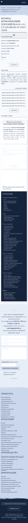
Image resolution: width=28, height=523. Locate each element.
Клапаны (3, 432)
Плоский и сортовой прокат (10, 197)
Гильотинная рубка (6, 399)
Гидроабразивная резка (7, 401)
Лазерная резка (5, 405)
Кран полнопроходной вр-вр (11, 279)
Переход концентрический (10, 260)
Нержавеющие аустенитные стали (10, 484)
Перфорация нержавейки (7, 409)
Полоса (5, 205)
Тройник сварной (8, 258)
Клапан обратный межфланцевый (12, 278)
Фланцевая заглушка (9, 297)
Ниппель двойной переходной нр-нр (13, 241)
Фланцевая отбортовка (9, 298)
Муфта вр (6, 236)
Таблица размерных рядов (7, 488)
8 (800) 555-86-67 (9, 515)
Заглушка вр (7, 232)
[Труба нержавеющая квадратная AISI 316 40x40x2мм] (14, 188)
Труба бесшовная (8, 220)
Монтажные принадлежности (8, 434)
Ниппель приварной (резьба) (11, 242)
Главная (3, 7)
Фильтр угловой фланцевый (11, 287)
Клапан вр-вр (7, 275)
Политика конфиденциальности (9, 492)
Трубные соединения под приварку (10, 444)
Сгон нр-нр (7, 230)
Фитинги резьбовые (8, 224)
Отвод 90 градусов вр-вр (10, 244)
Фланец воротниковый (9, 292)
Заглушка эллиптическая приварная (13, 263)
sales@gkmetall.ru (14, 328)
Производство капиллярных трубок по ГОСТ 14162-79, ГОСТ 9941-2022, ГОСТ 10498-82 (12, 457)
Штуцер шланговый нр (10, 250)
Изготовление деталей (7, 465)
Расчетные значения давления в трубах (11, 486)
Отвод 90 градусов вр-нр (10, 245)
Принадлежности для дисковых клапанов (11, 436)
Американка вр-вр (8, 226)
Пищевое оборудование (7, 461)
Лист (5, 199)
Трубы (4, 213)
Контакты (3, 476)
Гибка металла (4, 407)
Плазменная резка (5, 411)
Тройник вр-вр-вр (8, 247)
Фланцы (5, 290)
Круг (5, 204)
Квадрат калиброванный (10, 202)
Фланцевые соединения (7, 448)
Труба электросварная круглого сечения (11, 442)
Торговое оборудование (7, 463)
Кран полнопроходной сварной (12, 281)
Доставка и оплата (6, 478)
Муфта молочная (8, 267)
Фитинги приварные (8, 253)
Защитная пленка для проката (8, 403)
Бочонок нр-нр (7, 229)
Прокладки (6, 269)
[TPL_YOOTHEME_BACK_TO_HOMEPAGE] (10, 2)
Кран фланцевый (8, 284)
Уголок (5, 207)
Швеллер (6, 208)
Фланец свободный (9, 295)
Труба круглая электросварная (11, 216)
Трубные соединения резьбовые (9, 446)
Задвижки (3, 428)
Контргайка (7, 235)
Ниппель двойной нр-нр (10, 239)
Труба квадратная (8, 217)
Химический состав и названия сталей (11, 482)
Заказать (14, 64)
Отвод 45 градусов (8, 255)
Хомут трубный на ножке (10, 264)
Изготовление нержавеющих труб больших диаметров (12, 470)
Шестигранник (7, 210)
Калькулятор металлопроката (8, 480)
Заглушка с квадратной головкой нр (13, 233)
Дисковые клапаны (6, 427)
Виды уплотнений (6, 490)
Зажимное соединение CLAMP (9, 430)
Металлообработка (6, 397)
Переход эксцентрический (10, 261)
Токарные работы (5, 415)
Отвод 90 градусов (8, 257)
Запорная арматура (7, 273)
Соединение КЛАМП (9, 266)
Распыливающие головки (7, 438)
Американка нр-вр (8, 227)
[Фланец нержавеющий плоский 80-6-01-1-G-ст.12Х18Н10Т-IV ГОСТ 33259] (14, 35)
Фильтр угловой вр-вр (9, 285)
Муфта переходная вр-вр (10, 238)
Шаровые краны (5, 450)
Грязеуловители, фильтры (7, 425)
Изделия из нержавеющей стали (9, 459)
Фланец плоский (11, 7)
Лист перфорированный (10, 201)
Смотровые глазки (6, 440)
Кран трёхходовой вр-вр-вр (11, 282)
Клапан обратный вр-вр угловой (12, 276)
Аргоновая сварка (5, 413)
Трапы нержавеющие (6, 467)
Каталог (3, 423)
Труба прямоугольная (9, 219)
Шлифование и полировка (8, 417)
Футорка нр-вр (7, 248)
